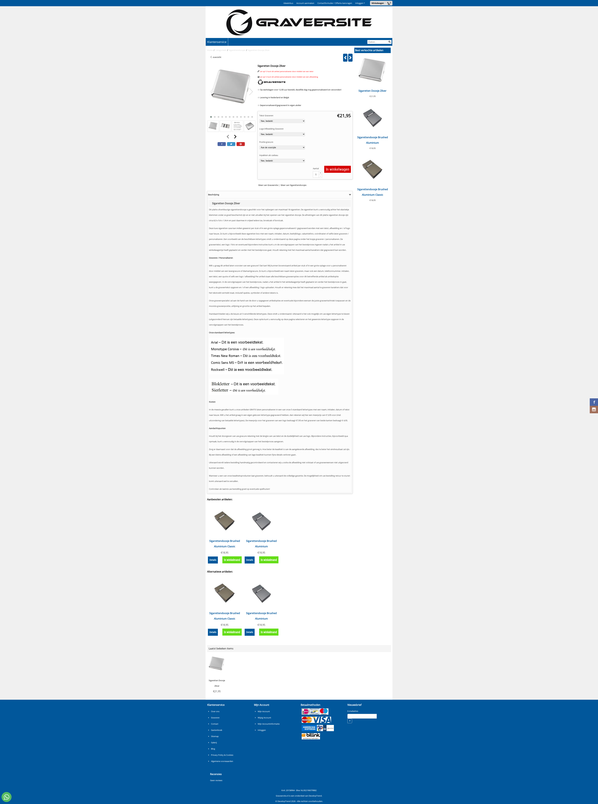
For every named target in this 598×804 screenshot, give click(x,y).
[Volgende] (350, 58)
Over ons (215, 711)
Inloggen (359, 3)
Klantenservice (216, 42)
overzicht (216, 57)
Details (212, 560)
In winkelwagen (337, 169)
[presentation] (212, 92)
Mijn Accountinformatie (269, 723)
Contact (214, 723)
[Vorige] (345, 58)
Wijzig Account (264, 717)
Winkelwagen (378, 3)
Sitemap (215, 736)
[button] (211, 116)
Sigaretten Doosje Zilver (372, 90)
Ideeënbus (288, 3)
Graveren (215, 717)
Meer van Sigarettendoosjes (293, 185)
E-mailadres (352, 711)
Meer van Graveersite (268, 185)
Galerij (214, 742)
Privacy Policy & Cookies (222, 755)
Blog (213, 748)
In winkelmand (232, 559)
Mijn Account (264, 711)
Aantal (316, 168)
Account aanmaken (305, 3)
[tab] (280, 194)
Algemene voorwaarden (222, 761)
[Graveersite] (272, 84)
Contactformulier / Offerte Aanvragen (334, 3)
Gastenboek (216, 730)
